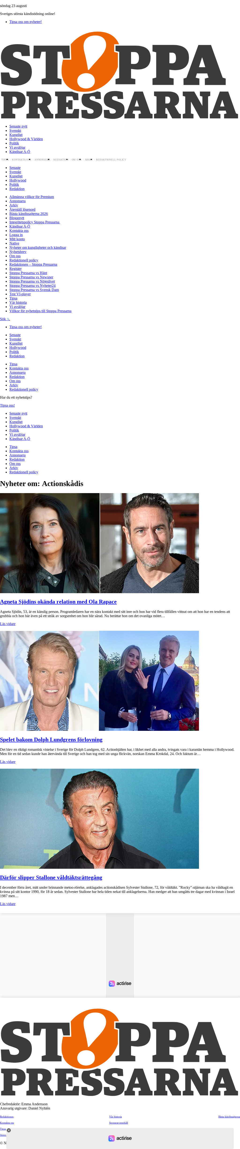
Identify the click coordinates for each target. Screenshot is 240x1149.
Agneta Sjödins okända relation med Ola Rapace (58, 602)
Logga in (16, 235)
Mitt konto (17, 239)
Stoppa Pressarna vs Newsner (31, 277)
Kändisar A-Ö (19, 152)
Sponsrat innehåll (118, 1122)
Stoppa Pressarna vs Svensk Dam (34, 290)
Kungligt (15, 135)
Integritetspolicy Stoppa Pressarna (34, 222)
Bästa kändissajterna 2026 (28, 214)
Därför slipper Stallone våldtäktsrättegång (51, 877)
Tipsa (5, 160)
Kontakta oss (21, 160)
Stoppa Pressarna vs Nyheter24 (32, 286)
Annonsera (42, 160)
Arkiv (89, 160)
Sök (3, 319)
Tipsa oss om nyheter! (25, 22)
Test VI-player (20, 294)
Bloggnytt (16, 218)
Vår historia (18, 302)
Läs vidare (7, 624)
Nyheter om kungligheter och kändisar (37, 247)
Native (14, 243)
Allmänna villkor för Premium (31, 197)
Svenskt (15, 130)
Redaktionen (7, 1116)
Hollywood (17, 180)
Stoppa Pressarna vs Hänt (28, 273)
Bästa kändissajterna (229, 1116)
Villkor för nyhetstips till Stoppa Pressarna (40, 311)
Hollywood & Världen (26, 139)
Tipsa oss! (7, 405)
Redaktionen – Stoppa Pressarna (33, 264)
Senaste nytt (18, 126)
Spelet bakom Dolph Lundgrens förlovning (51, 739)
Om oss (77, 160)
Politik (14, 143)
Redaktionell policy (111, 160)
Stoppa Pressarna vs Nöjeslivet (32, 281)
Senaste (15, 168)
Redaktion (60, 160)
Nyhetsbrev (17, 252)
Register (15, 269)
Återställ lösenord (22, 209)
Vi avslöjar (17, 147)
